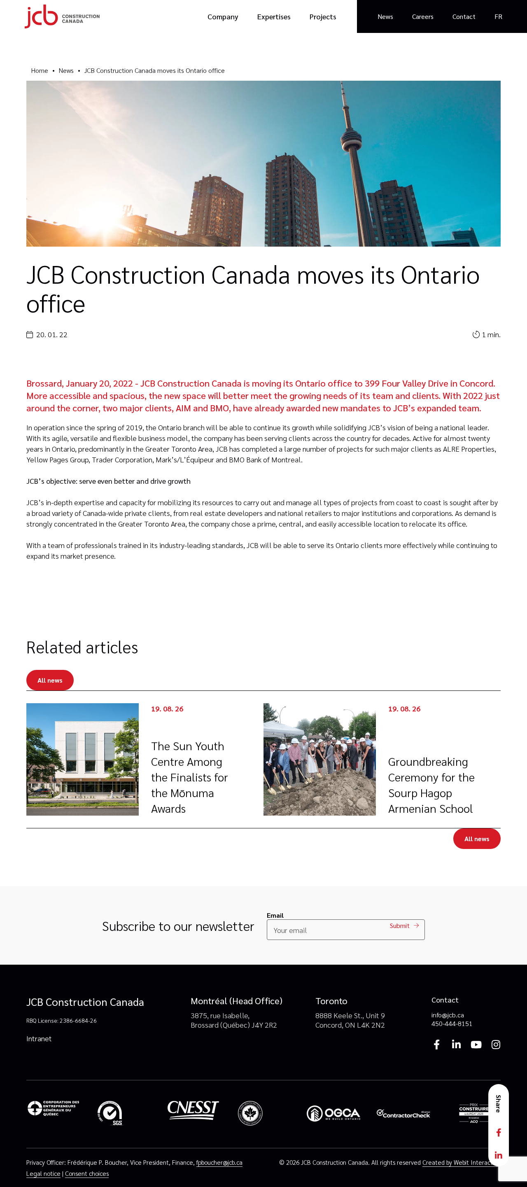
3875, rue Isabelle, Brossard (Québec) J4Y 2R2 (234, 1019)
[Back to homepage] (62, 16)
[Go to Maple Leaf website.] (263, 1114)
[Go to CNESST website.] (193, 1114)
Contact (464, 16)
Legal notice (43, 1173)
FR (498, 16)
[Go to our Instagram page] (496, 1044)
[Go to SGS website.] (123, 1114)
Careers (423, 16)
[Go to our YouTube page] (476, 1044)
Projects (323, 16)
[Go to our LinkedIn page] (456, 1044)
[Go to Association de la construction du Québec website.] (474, 1114)
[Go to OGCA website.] (333, 1114)
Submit (400, 925)
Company (223, 16)
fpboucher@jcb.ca (219, 1162)
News (385, 16)
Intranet (39, 1038)
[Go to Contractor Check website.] (403, 1114)
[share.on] (498, 1132)
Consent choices (87, 1173)
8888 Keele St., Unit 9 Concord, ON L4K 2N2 (350, 1019)
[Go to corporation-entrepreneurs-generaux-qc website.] (53, 1114)
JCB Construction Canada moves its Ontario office (154, 70)
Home (39, 70)
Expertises (274, 16)
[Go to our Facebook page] (436, 1044)
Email (275, 915)
